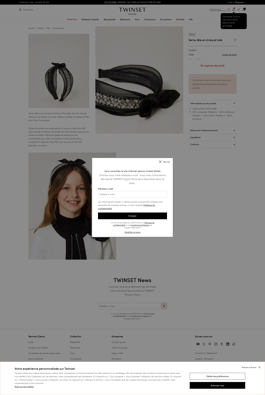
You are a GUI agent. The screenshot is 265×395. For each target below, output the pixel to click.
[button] (217, 376)
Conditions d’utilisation (140, 225)
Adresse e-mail (105, 188)
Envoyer (132, 215)
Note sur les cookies (24, 386)
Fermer (166, 161)
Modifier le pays (132, 232)
